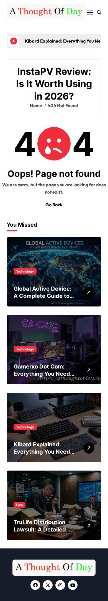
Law (19, 505)
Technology (25, 271)
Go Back (54, 204)
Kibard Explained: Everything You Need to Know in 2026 (42, 451)
